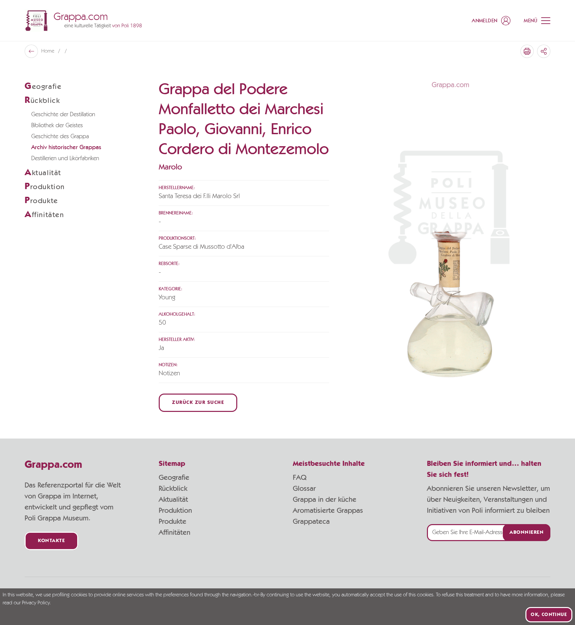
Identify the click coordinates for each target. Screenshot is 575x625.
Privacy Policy (36, 603)
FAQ (299, 477)
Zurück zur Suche (198, 402)
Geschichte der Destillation (63, 115)
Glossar (304, 488)
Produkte (172, 521)
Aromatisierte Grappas (328, 510)
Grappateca (311, 521)
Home (48, 51)
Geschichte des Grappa (60, 137)
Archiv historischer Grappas (66, 148)
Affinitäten (174, 532)
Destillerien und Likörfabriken (65, 158)
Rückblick (173, 488)
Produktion (175, 510)
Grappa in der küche (324, 499)
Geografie (174, 477)
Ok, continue (549, 614)
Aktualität (173, 499)
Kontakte (51, 540)
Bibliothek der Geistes (57, 126)
